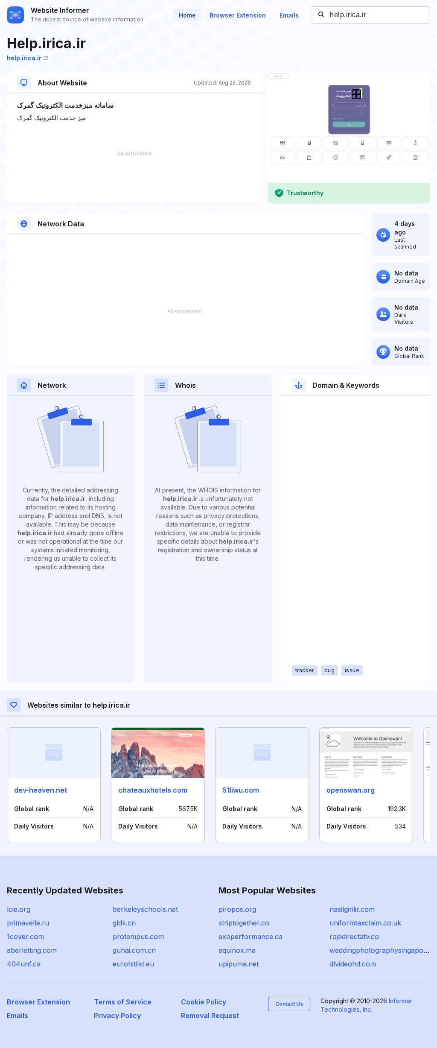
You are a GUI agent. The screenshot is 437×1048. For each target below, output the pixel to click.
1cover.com (25, 936)
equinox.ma (237, 950)
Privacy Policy (117, 1015)
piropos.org (237, 909)
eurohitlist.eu (133, 964)
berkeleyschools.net (145, 909)
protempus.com (138, 936)
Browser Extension (238, 15)
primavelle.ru (28, 923)
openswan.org (350, 790)
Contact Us (289, 1004)
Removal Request (210, 1015)
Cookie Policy (203, 1002)
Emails (289, 15)
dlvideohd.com (352, 964)
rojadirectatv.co (354, 936)
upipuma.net (238, 964)
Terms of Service (122, 1002)
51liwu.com (240, 790)
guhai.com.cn (134, 950)
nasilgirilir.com (352, 909)
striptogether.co (243, 923)
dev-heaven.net (40, 790)
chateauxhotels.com (152, 790)
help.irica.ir (24, 57)
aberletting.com (32, 950)
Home (187, 15)
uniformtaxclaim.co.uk (365, 923)
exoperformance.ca (250, 936)
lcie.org (18, 909)
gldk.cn (124, 923)
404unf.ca (24, 964)
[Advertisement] (134, 177)
